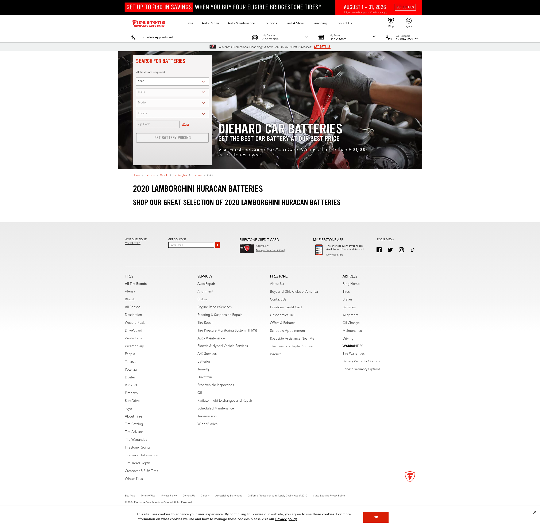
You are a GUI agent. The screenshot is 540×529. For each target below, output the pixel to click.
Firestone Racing (137, 447)
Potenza (131, 369)
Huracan (197, 175)
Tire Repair (205, 323)
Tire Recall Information (141, 455)
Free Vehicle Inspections (215, 385)
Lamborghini (180, 175)
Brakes (202, 299)
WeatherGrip (134, 346)
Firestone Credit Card (286, 307)
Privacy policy (286, 519)
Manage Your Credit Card (270, 250)
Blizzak (130, 299)
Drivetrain (204, 377)
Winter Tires (134, 479)
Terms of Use (148, 496)
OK (376, 517)
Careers (205, 496)
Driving (348, 338)
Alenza (130, 291)
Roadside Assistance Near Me (292, 338)
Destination (133, 315)
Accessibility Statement (228, 496)
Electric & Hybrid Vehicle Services (222, 346)
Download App (334, 255)
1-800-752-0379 (407, 39)
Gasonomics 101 (282, 315)
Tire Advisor (134, 432)
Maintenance (352, 331)
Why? (185, 124)
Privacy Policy (169, 496)
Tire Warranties (136, 440)
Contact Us (278, 299)
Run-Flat (131, 385)
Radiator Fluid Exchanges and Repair (224, 401)
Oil (199, 393)
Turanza (130, 362)
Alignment (205, 291)
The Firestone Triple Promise (291, 346)
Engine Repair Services (214, 307)
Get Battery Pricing (172, 138)
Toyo (128, 409)
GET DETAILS (322, 47)
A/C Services (207, 354)
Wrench (276, 354)
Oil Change (351, 323)
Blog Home (351, 284)
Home (136, 175)
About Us (277, 284)
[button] (189, 23)
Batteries (150, 175)
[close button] (535, 512)
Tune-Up (203, 369)
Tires (346, 292)
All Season (132, 307)
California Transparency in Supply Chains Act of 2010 (277, 496)
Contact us (132, 243)
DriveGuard (133, 330)
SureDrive (132, 401)
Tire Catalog (134, 424)
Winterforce (133, 338)
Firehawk (131, 393)
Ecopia (130, 354)
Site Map (130, 496)
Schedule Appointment (287, 331)
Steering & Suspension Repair (219, 315)
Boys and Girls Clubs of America (294, 292)
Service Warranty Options (361, 369)
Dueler (130, 377)
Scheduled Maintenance (215, 408)
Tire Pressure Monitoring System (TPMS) (227, 330)
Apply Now (262, 246)
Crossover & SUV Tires (141, 471)
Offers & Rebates (282, 323)
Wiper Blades (207, 424)
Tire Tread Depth (137, 463)
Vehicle (164, 175)
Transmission (207, 416)
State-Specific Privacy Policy (329, 496)
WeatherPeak (135, 323)
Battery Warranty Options (361, 361)
